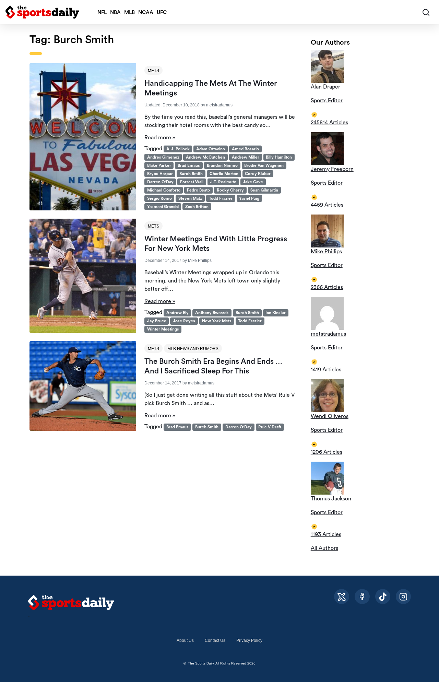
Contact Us (215, 640)
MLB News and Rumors (192, 348)
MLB (129, 12)
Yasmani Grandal (163, 207)
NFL (102, 12)
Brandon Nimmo (222, 165)
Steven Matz (190, 198)
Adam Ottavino (210, 149)
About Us (185, 640)
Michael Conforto (163, 190)
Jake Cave (253, 182)
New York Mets (217, 321)
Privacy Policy (249, 640)
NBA (115, 12)
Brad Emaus (189, 165)
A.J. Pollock (178, 149)
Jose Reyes (184, 321)
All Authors (324, 548)
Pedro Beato (198, 190)
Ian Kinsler (275, 313)
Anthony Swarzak (212, 313)
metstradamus (219, 105)
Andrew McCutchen (205, 157)
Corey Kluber (258, 174)
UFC (162, 12)
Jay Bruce (156, 321)
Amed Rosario (245, 149)
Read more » (159, 137)
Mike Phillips (200, 260)
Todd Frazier (221, 198)
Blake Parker (159, 165)
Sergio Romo (159, 198)
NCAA (145, 12)
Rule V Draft (269, 427)
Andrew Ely (177, 313)
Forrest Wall (191, 182)
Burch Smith (191, 174)
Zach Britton (197, 207)
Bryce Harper (160, 174)
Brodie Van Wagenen (264, 165)
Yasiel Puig (249, 198)
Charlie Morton (224, 174)
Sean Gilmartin (264, 190)
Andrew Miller (245, 157)
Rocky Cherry (230, 190)
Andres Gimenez (163, 157)
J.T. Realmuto (223, 182)
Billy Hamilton (279, 157)
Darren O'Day (160, 182)
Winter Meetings (163, 329)
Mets (153, 70)
